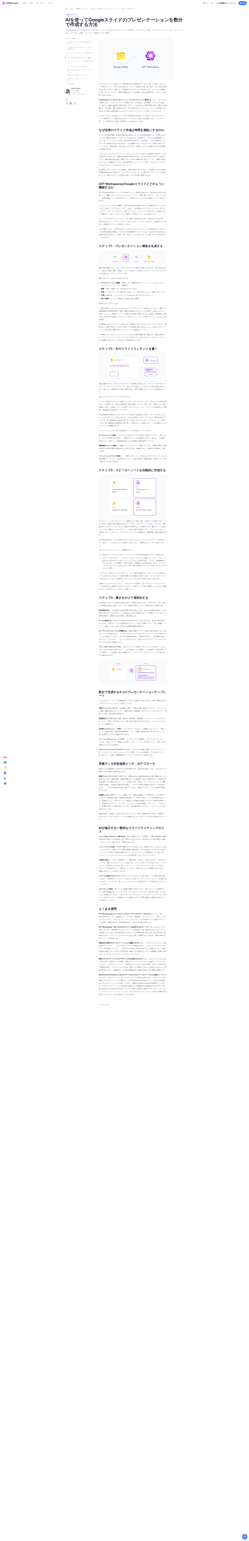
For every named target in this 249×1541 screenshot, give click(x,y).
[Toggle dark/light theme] (211, 3)
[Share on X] (66, 103)
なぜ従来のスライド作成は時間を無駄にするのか (79, 43)
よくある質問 (71, 84)
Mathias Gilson (76, 88)
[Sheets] (5, 762)
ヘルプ (50, 3)
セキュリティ (40, 3)
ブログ (31, 3)
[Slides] (5, 768)
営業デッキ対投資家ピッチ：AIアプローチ (79, 75)
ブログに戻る (105, 1005)
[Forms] (5, 783)
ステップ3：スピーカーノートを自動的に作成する (80, 62)
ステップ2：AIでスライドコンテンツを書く (79, 58)
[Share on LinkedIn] (70, 103)
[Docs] (5, 773)
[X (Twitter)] (75, 90)
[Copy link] (74, 103)
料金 (24, 3)
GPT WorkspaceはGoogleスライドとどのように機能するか (80, 48)
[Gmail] (5, 757)
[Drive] (5, 778)
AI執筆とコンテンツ (82, 9)
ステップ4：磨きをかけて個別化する (77, 66)
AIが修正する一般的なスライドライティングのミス (79, 79)
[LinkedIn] (77, 90)
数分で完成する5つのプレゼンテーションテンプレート (80, 70)
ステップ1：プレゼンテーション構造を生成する (80, 53)
